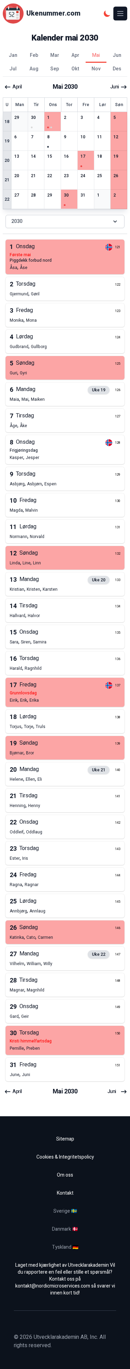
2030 (17, 221)
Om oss (65, 1175)
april (17, 87)
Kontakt (65, 1193)
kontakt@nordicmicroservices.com (52, 1286)
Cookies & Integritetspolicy (65, 1157)
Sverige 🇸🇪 (65, 1211)
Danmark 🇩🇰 (65, 1229)
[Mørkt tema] (107, 13)
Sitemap (65, 1139)
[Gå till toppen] (117, 1356)
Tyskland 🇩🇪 (65, 1247)
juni (114, 87)
